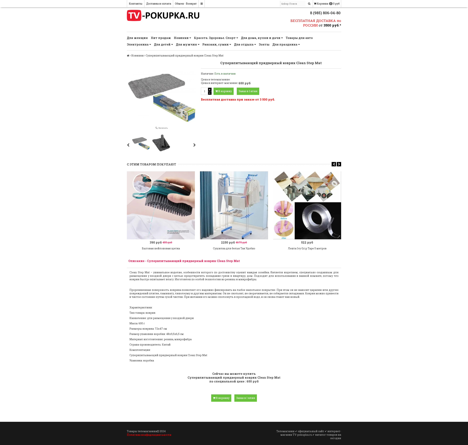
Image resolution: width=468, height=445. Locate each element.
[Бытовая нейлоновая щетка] (161, 205)
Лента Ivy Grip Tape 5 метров (307, 248)
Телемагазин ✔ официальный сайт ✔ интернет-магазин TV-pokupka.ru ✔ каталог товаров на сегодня (308, 434)
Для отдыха (244, 44)
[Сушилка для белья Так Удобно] (234, 205)
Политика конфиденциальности (149, 434)
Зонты (264, 44)
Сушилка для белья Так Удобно (234, 248)
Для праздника (285, 44)
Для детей (162, 44)
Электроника (138, 44)
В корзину (225, 91)
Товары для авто (299, 38)
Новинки (181, 38)
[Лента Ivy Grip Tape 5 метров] (307, 205)
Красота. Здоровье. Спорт (215, 38)
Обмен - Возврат (186, 3)
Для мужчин (187, 44)
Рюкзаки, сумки (215, 44)
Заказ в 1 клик (248, 91)
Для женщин (137, 38)
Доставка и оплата (158, 3)
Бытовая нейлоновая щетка (161, 248)
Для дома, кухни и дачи (261, 38)
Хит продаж (161, 38)
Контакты (135, 3)
